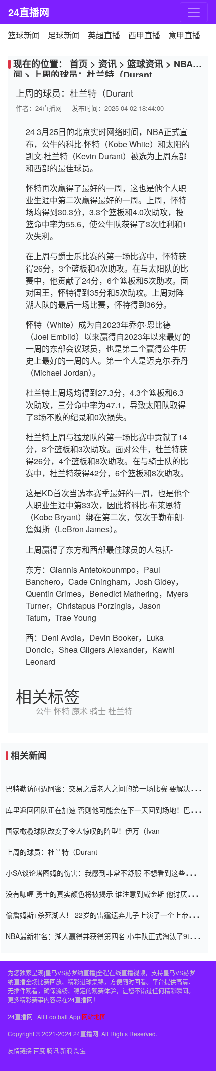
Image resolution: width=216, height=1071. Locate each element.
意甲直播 (184, 35)
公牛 (44, 711)
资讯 (107, 63)
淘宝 (80, 1050)
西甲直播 (144, 35)
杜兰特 (120, 711)
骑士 (98, 711)
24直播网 (28, 12)
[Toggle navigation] (194, 12)
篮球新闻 (24, 35)
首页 (79, 63)
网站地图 (94, 1016)
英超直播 (104, 35)
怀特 (62, 711)
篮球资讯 (145, 63)
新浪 (66, 1050)
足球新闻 (64, 35)
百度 (39, 1050)
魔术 (80, 711)
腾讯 (53, 1050)
